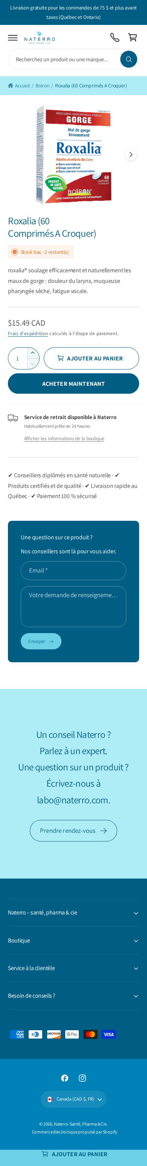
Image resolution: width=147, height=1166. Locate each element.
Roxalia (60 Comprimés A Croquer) (91, 85)
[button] (13, 38)
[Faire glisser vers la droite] (131, 155)
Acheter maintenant (73, 384)
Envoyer (36, 641)
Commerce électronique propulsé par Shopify (74, 1132)
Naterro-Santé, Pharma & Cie (80, 1124)
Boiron (42, 85)
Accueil (22, 85)
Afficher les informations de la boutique (64, 438)
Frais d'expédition (28, 333)
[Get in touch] (115, 38)
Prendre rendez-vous (67, 830)
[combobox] (73, 59)
